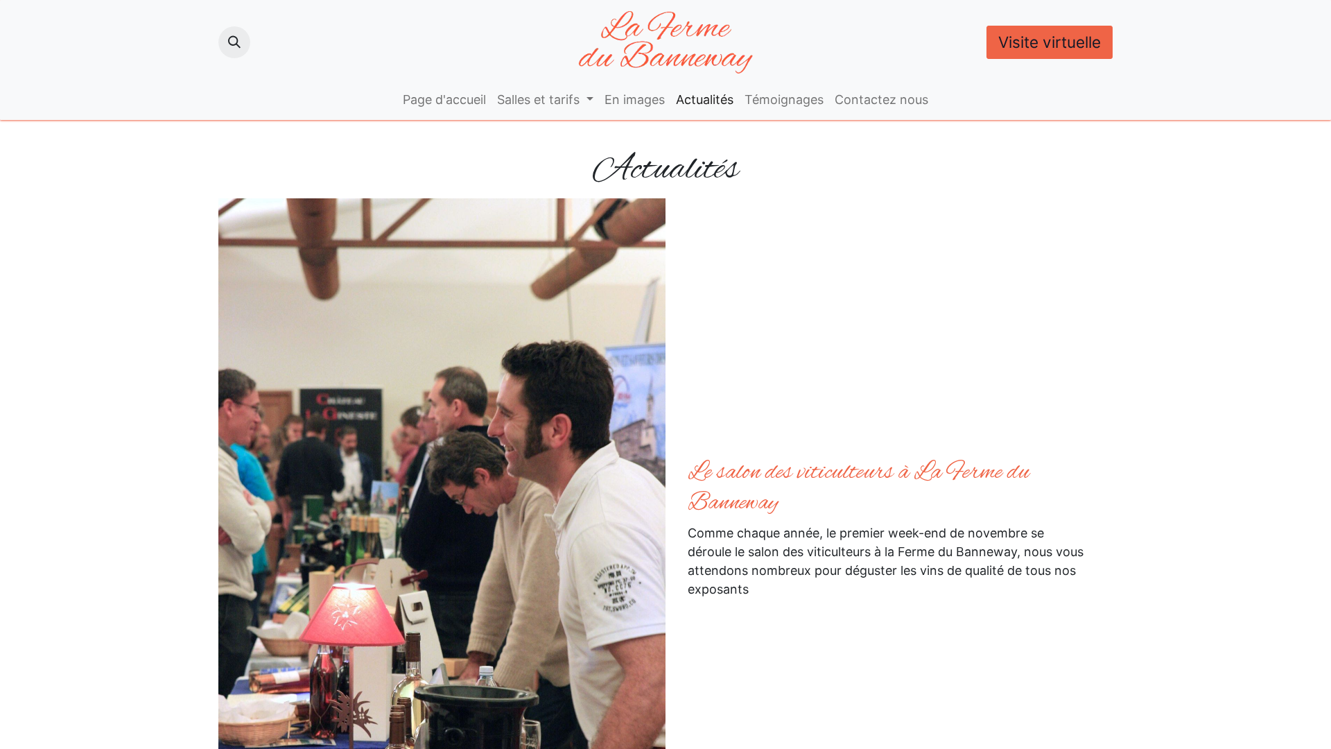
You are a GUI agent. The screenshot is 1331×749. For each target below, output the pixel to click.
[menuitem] (444, 99)
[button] (234, 42)
